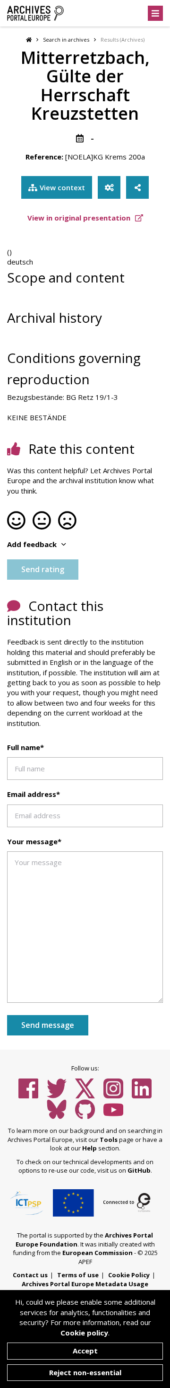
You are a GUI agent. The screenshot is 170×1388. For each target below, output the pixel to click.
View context (62, 187)
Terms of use (78, 1275)
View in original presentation (79, 217)
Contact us (30, 1275)
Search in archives (66, 39)
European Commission (97, 1252)
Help (89, 1148)
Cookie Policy (129, 1275)
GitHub (139, 1170)
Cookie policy (84, 1332)
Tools (109, 1139)
